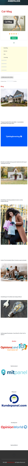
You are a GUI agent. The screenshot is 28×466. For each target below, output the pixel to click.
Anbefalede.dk (10, 462)
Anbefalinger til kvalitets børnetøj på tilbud (11, 296)
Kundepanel (14, 422)
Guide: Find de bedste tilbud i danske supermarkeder (14, 260)
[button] (14, 3)
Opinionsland (14, 366)
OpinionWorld (14, 445)
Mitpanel (14, 392)
